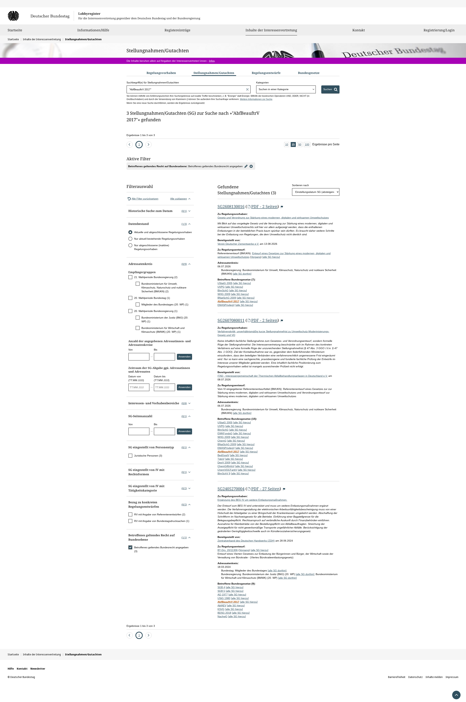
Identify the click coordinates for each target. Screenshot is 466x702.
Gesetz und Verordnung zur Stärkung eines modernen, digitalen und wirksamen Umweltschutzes (273, 217)
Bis (155, 349)
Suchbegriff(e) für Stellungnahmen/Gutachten (153, 82)
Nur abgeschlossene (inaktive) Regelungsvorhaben (151, 247)
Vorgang (256, 256)
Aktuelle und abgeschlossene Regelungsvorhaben (163, 232)
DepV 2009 (224, 462)
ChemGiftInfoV (226, 466)
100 (307, 145)
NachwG (222, 616)
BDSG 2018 (224, 612)
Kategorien (262, 82)
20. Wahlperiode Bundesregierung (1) (155, 311)
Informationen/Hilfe (93, 30)
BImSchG (223, 290)
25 (294, 145)
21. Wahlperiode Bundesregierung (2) (155, 277)
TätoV (221, 458)
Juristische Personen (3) (148, 455)
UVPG (221, 286)
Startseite (15, 30)
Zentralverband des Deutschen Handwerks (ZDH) (246, 540)
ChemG (222, 440)
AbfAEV (222, 605)
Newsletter (37, 668)
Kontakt (358, 30)
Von (130, 349)
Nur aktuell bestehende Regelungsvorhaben (159, 238)
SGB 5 (221, 590)
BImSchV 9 (224, 473)
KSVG (221, 609)
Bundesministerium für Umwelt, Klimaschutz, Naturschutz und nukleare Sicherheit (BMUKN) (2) (163, 287)
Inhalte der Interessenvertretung (271, 30)
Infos (212, 60)
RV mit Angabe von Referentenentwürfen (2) (159, 514)
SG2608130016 (231, 206)
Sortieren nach (300, 185)
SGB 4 (221, 587)
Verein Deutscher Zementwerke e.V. (238, 243)
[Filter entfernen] (251, 166)
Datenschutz (415, 677)
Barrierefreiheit (396, 677)
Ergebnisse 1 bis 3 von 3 (141, 135)
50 (300, 145)
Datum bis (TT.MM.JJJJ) (161, 378)
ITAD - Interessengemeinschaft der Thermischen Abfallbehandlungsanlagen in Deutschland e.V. (273, 375)
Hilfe (11, 668)
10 (287, 145)
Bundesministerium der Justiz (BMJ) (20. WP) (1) (164, 319)
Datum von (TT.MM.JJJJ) (136, 378)
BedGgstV (223, 455)
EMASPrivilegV (226, 305)
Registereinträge (177, 30)
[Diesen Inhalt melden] (282, 207)
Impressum (452, 677)
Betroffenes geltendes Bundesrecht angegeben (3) (161, 549)
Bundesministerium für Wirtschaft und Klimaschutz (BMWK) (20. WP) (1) (163, 330)
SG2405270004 (231, 488)
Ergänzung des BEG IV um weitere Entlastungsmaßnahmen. (252, 499)
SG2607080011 (231, 320)
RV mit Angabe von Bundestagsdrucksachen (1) (161, 521)
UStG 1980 (224, 598)
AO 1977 (223, 594)
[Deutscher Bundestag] (41, 16)
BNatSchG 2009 (227, 297)
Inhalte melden (434, 677)
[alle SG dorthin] (242, 273)
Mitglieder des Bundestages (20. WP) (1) (164, 304)
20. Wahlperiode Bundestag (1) (152, 297)
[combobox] (286, 89)
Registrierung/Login (439, 30)
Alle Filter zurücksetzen (145, 198)
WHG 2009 (224, 294)
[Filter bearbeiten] (245, 166)
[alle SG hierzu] (271, 256)
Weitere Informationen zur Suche (256, 99)
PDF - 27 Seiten (265, 488)
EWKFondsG (225, 433)
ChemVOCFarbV (227, 469)
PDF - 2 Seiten (264, 206)
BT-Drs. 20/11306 (228, 550)
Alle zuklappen (178, 198)
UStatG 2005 (225, 283)
